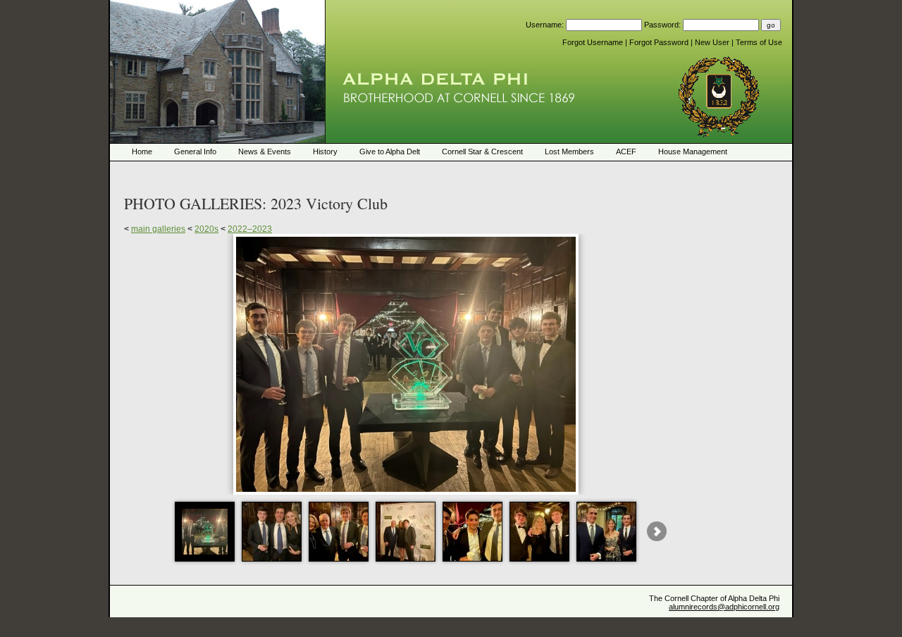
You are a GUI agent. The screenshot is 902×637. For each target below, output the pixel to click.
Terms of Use (759, 42)
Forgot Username (593, 42)
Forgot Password (660, 42)
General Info (195, 151)
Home (142, 151)
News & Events (264, 151)
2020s (206, 229)
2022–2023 (250, 229)
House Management (692, 151)
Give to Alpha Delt (389, 151)
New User (713, 42)
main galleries (158, 229)
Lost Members (569, 151)
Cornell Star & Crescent (482, 151)
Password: (663, 24)
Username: (546, 24)
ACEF (626, 151)
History (325, 151)
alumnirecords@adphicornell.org (724, 606)
